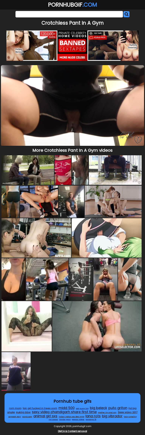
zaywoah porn (14, 416)
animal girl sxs (45, 416)
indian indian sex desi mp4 (71, 416)
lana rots (93, 416)
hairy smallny (130, 416)
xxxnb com (27, 416)
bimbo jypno (65, 419)
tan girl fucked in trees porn (40, 408)
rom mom (15, 408)
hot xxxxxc (53, 419)
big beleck (98, 407)
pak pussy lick (82, 408)
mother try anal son (107, 412)
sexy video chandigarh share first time (64, 411)
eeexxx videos (78, 419)
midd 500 (67, 407)
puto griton (117, 407)
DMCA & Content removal (72, 431)
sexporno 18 (91, 419)
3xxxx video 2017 (127, 412)
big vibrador (112, 416)
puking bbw (23, 412)
